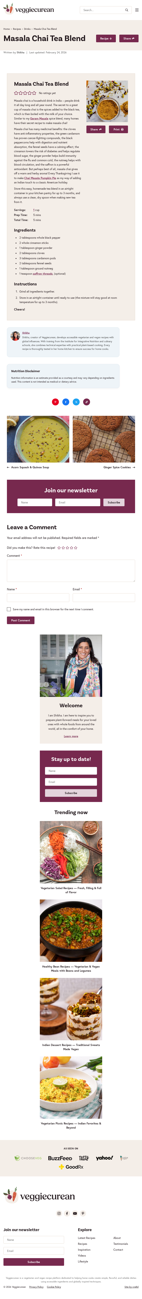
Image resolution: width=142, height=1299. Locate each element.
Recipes (17, 28)
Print (117, 129)
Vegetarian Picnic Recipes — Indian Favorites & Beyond (71, 1125)
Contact (118, 1249)
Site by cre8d (132, 1286)
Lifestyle (83, 1261)
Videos (82, 1255)
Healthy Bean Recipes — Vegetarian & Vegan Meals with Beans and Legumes (71, 968)
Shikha (26, 332)
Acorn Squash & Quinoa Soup (29, 467)
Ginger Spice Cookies (118, 467)
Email (77, 589)
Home (6, 28)
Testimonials (120, 1243)
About (117, 1238)
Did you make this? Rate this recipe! (31, 548)
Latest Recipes (86, 1238)
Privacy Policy (36, 1286)
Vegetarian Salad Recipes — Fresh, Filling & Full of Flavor (71, 890)
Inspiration (84, 1249)
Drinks (27, 28)
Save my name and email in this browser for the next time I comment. (53, 609)
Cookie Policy (54, 1286)
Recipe (104, 38)
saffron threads (43, 273)
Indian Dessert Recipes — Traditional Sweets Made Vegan (71, 1047)
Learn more (71, 736)
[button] (16, 93)
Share (127, 38)
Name (12, 589)
